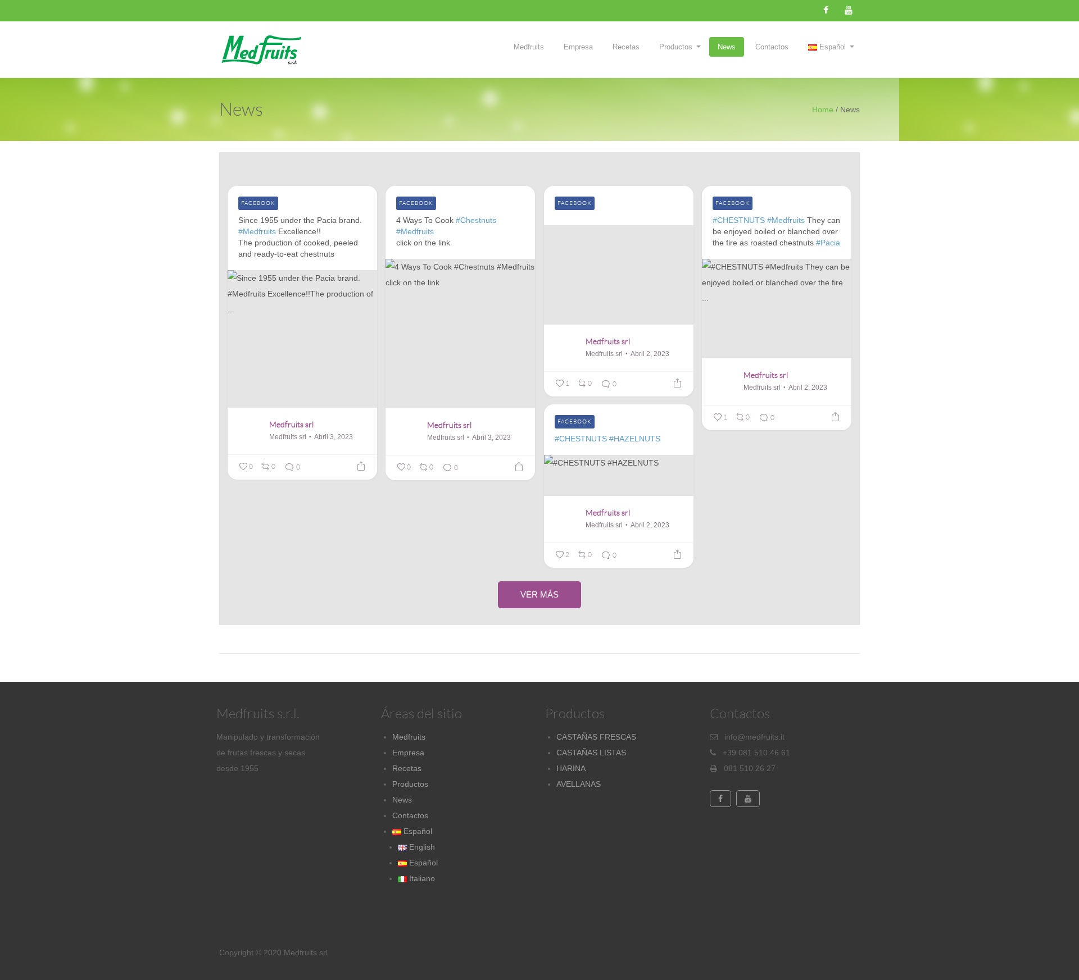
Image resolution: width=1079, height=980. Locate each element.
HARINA (571, 768)
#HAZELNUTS (634, 438)
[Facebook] (826, 10)
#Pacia (828, 242)
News (727, 47)
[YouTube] (848, 10)
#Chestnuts (476, 220)
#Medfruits (257, 231)
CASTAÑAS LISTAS (591, 752)
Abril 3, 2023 (333, 437)
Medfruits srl (291, 424)
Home (822, 109)
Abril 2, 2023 (650, 354)
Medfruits (529, 47)
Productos (675, 47)
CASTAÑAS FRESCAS (596, 736)
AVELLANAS (578, 784)
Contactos (771, 47)
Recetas (626, 47)
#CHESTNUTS (739, 220)
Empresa (578, 47)
